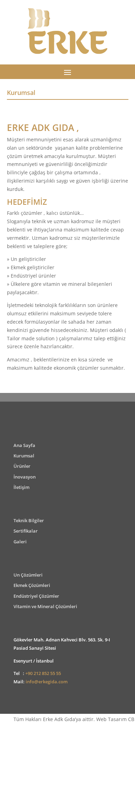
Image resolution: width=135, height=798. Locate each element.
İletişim (21, 487)
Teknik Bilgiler (29, 520)
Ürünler (22, 466)
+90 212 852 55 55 (43, 673)
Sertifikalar (26, 531)
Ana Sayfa (24, 445)
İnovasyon (25, 477)
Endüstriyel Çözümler (36, 596)
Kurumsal (24, 456)
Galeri (20, 541)
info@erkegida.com (47, 681)
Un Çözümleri (28, 575)
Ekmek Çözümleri (32, 585)
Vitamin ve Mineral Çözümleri (45, 606)
